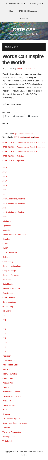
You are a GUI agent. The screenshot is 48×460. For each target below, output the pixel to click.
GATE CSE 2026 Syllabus (13, 156)
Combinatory (7, 262)
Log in (24, 455)
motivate (29, 137)
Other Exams (7, 378)
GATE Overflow (8, 298)
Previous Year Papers (11, 392)
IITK (4, 338)
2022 (4, 194)
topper (36, 137)
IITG (4, 329)
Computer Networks (10, 275)
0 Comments (30, 69)
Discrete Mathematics (11, 289)
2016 (4, 167)
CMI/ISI (5, 248)
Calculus (6, 239)
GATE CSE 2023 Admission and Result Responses (23, 152)
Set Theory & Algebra (11, 419)
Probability (6, 401)
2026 (4, 217)
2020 (4, 185)
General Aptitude (9, 302)
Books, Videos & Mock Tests (14, 235)
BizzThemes (27, 451)
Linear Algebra (8, 360)
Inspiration (28, 134)
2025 (4, 208)
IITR (4, 351)
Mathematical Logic (10, 365)
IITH (4, 333)
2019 (4, 181)
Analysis (6, 230)
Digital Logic (7, 284)
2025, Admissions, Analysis (13, 212)
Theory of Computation (11, 432)
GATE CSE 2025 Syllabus (13, 161)
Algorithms (6, 226)
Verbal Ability (7, 441)
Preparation (7, 387)
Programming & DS (10, 405)
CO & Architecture (9, 253)
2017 (4, 172)
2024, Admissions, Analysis (13, 203)
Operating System (9, 374)
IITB (4, 320)
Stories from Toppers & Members (15, 423)
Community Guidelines (11, 266)
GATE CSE (24, 29)
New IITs (6, 369)
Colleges (6, 257)
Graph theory (7, 307)
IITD (4, 324)
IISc (4, 316)
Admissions (7, 221)
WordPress (38, 451)
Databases (6, 280)
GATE (16, 137)
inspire (22, 137)
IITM (4, 347)
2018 (4, 176)
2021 (4, 190)
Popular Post (7, 383)
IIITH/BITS (6, 311)
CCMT (5, 244)
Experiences (18, 134)
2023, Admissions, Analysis (13, 199)
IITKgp (5, 342)
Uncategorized (8, 437)
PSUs (4, 410)
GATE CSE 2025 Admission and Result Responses (23, 143)
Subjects (6, 428)
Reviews (6, 414)
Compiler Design (9, 271)
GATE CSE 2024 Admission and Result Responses (23, 147)
